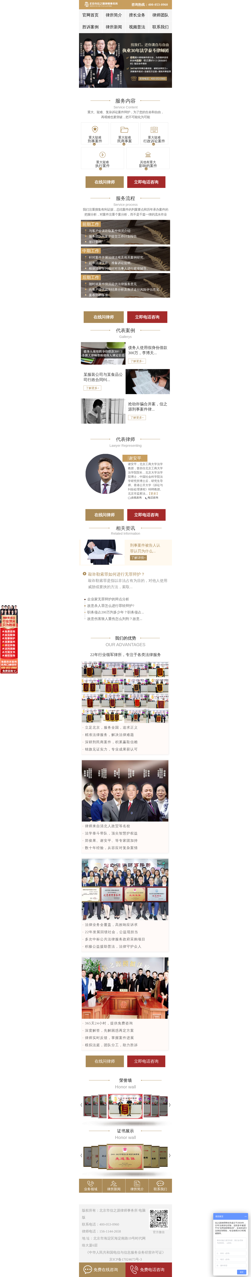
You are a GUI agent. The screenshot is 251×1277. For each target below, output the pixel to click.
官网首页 (90, 15)
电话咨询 (153, 497)
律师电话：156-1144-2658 (101, 1231)
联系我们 (160, 27)
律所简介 (114, 15)
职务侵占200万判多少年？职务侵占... (115, 612)
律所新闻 (114, 27)
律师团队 (160, 15)
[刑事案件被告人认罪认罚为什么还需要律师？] (103, 563)
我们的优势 (125, 638)
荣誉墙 (125, 1080)
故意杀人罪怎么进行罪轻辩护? (110, 606)
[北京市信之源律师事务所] (103, 4)
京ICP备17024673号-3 (125, 1259)
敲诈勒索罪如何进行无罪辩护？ (116, 574)
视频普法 (137, 27)
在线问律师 (105, 182)
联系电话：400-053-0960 (100, 1224)
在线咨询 (136, 497)
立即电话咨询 (146, 182)
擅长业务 (137, 15)
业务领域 (90, 1189)
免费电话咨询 (152, 1269)
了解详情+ (138, 558)
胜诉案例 (90, 27)
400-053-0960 (158, 4)
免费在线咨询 (106, 1269)
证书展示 (125, 1131)
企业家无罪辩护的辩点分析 (108, 599)
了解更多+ (137, 361)
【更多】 (153, 493)
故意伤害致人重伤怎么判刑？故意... (114, 619)
